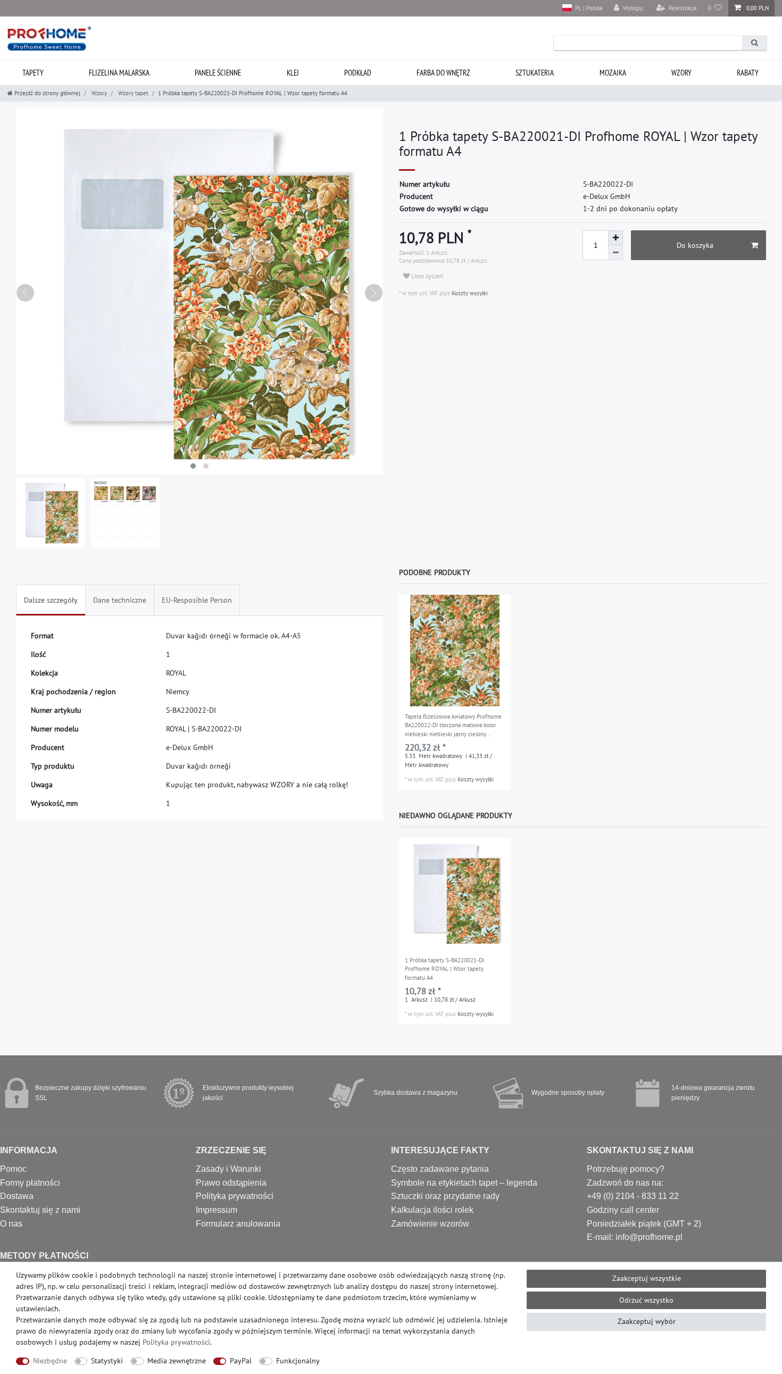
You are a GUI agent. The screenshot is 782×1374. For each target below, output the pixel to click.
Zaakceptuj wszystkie (646, 1278)
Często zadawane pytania (440, 1168)
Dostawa (17, 1196)
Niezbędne (50, 1360)
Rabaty (748, 73)
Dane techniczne (119, 600)
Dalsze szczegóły (51, 600)
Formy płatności (30, 1182)
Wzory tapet (132, 93)
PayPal (241, 1360)
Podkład (357, 73)
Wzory (681, 73)
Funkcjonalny (298, 1360)
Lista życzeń (427, 276)
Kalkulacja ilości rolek (432, 1209)
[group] (455, 650)
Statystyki (107, 1360)
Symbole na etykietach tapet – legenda (464, 1182)
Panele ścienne (218, 73)
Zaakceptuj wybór (647, 1321)
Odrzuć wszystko (646, 1300)
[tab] (51, 600)
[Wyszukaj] (754, 43)
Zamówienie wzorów (430, 1223)
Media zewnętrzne (176, 1360)
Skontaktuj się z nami (40, 1209)
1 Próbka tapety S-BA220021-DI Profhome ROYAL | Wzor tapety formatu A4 (444, 968)
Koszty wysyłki (469, 293)
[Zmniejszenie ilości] (615, 252)
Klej (293, 73)
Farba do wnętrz (443, 73)
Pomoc (13, 1168)
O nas (11, 1223)
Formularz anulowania (238, 1223)
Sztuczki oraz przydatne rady (445, 1196)
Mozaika (613, 73)
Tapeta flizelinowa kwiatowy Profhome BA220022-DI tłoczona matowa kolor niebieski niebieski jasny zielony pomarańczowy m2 (453, 726)
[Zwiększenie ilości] (615, 237)
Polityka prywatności (234, 1196)
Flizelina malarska (119, 73)
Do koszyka (695, 245)
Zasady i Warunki (228, 1168)
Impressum (216, 1209)
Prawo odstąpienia (231, 1182)
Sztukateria (534, 73)
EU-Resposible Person (197, 600)
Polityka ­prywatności (176, 1342)
